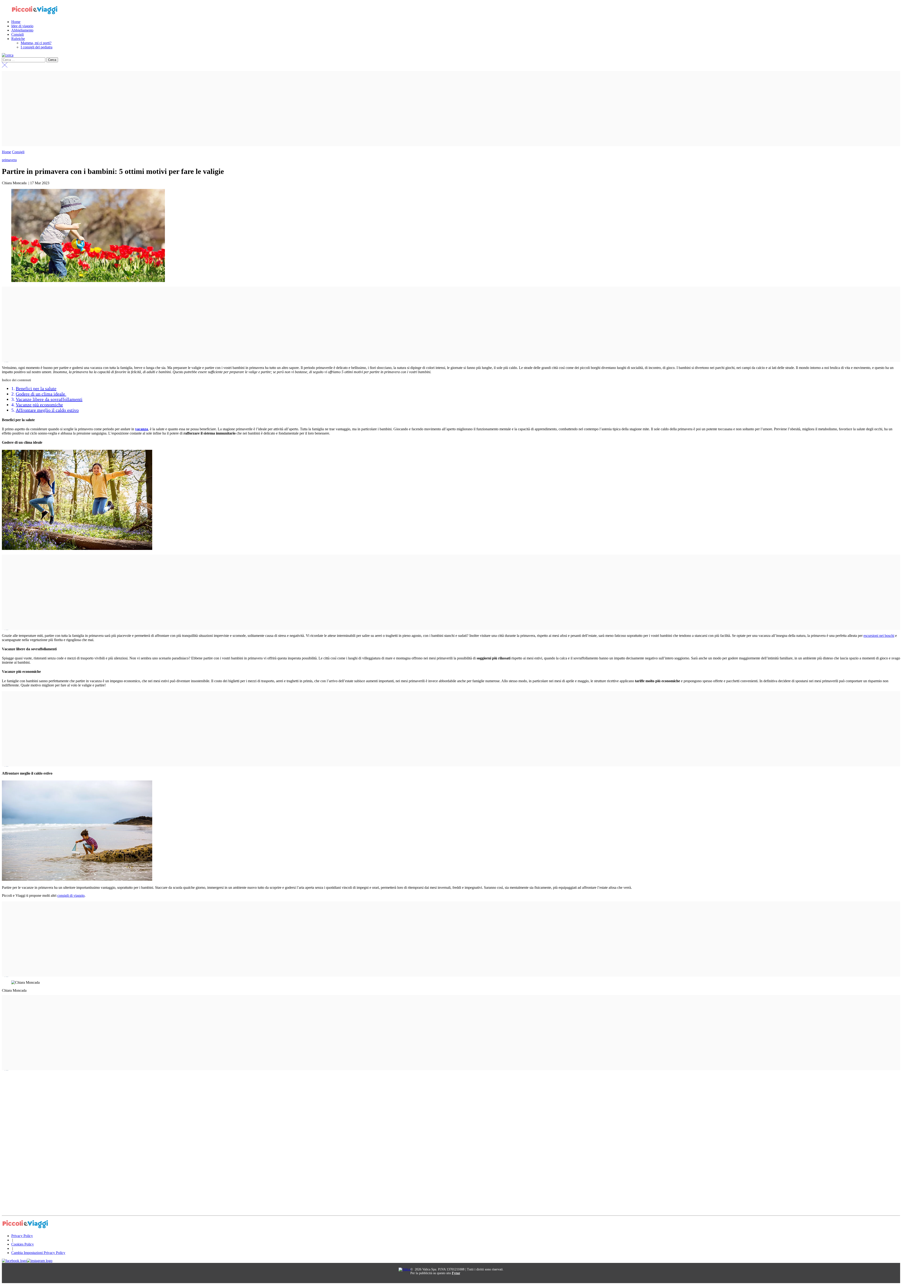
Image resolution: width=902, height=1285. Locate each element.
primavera (9, 160)
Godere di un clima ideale (41, 393)
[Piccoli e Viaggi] (34, 14)
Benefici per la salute (36, 388)
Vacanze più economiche (39, 404)
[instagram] (39, 1261)
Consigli (18, 152)
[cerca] (7, 55)
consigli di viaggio (71, 895)
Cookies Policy (22, 1244)
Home (6, 152)
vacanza (141, 429)
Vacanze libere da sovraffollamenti (49, 399)
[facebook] (14, 1261)
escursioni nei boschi (878, 636)
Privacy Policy (22, 1236)
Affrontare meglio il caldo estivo (47, 410)
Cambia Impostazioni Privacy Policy (38, 1253)
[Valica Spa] (404, 1269)
